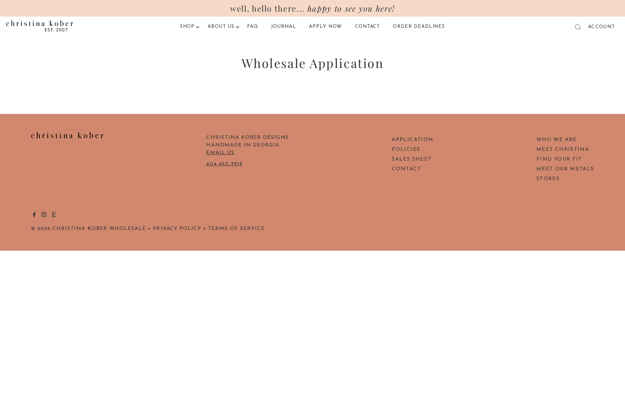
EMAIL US (220, 153)
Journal (283, 26)
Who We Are (556, 140)
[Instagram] (43, 215)
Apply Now (325, 26)
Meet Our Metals (565, 169)
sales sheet (411, 159)
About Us (221, 26)
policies (406, 149)
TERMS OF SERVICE (236, 228)
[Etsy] (54, 215)
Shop (187, 26)
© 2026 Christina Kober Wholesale (88, 228)
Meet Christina (562, 149)
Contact (367, 26)
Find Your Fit (559, 159)
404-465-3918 (224, 164)
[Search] (577, 27)
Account (601, 27)
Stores (548, 179)
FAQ (252, 26)
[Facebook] (34, 215)
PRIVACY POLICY (177, 228)
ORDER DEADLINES (419, 26)
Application (412, 140)
